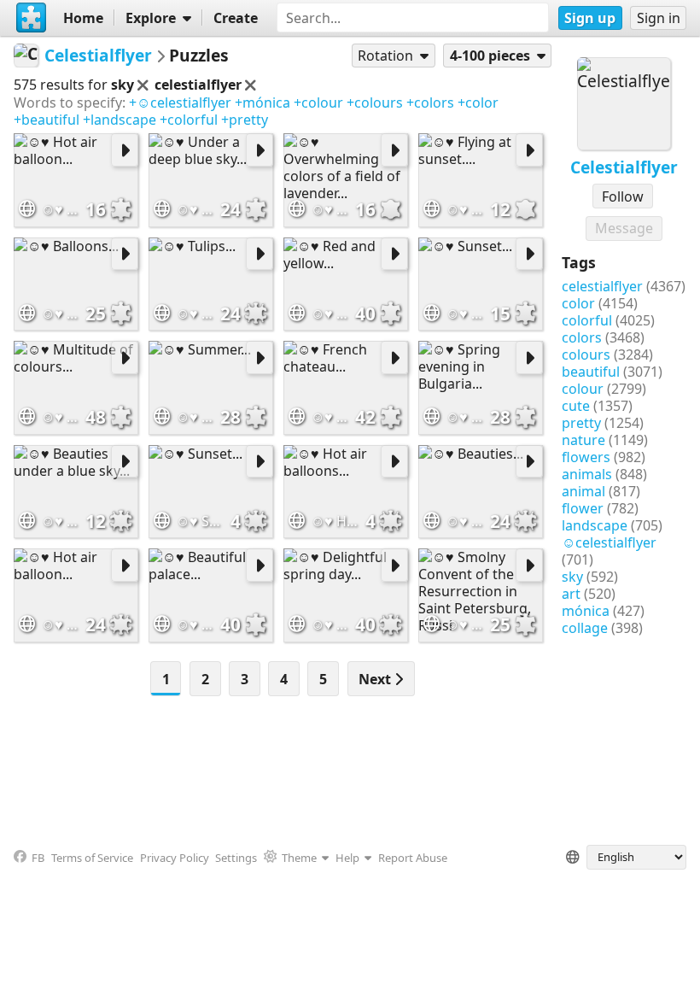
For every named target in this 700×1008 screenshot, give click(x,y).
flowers (586, 457)
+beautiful (46, 119)
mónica (586, 610)
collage (585, 627)
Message (624, 228)
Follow (623, 196)
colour (583, 388)
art (571, 593)
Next (376, 679)
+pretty (244, 119)
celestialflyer (602, 286)
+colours (375, 102)
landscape (594, 525)
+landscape (119, 119)
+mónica (262, 102)
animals (587, 474)
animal (583, 491)
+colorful (189, 119)
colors (582, 337)
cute (576, 405)
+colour (318, 102)
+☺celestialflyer (180, 102)
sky (572, 576)
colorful (587, 320)
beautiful (591, 371)
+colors (430, 102)
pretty (581, 422)
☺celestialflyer (609, 542)
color (578, 303)
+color (478, 102)
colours (586, 354)
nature (583, 440)
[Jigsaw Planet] (32, 18)
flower (583, 508)
